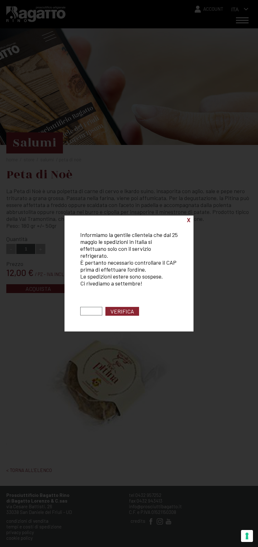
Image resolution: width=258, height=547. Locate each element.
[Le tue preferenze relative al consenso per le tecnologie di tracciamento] (247, 536)
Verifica (122, 311)
